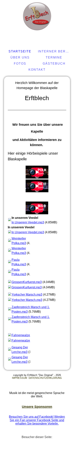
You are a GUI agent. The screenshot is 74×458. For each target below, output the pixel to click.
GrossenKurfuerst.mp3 (27, 282)
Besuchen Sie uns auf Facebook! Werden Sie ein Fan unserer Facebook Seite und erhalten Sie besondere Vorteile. (37, 420)
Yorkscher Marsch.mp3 (27, 294)
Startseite (20, 51)
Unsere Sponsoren (37, 407)
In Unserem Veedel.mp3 (28, 222)
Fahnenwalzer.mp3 (24, 335)
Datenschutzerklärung (45, 378)
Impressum (20, 378)
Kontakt (37, 69)
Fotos (20, 63)
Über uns (20, 57)
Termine (54, 57)
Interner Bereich (54, 51)
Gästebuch (54, 63)
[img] (37, 16)
